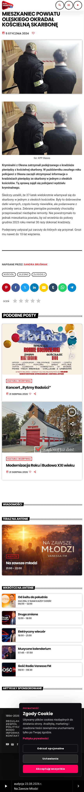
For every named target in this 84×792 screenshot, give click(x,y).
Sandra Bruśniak (36, 264)
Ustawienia (50, 758)
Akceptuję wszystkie (50, 769)
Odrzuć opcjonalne (50, 748)
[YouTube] (7, 744)
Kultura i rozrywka (19, 380)
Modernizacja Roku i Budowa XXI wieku (40, 465)
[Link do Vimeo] (7, 5)
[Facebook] (17, 744)
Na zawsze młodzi (21, 563)
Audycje (12, 556)
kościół (9, 274)
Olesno (24, 274)
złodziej (39, 274)
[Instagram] (12, 744)
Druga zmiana (28, 614)
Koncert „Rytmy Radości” (28, 387)
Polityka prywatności (35, 738)
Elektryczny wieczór (31, 632)
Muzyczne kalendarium (34, 649)
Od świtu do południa (32, 597)
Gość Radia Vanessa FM (34, 666)
